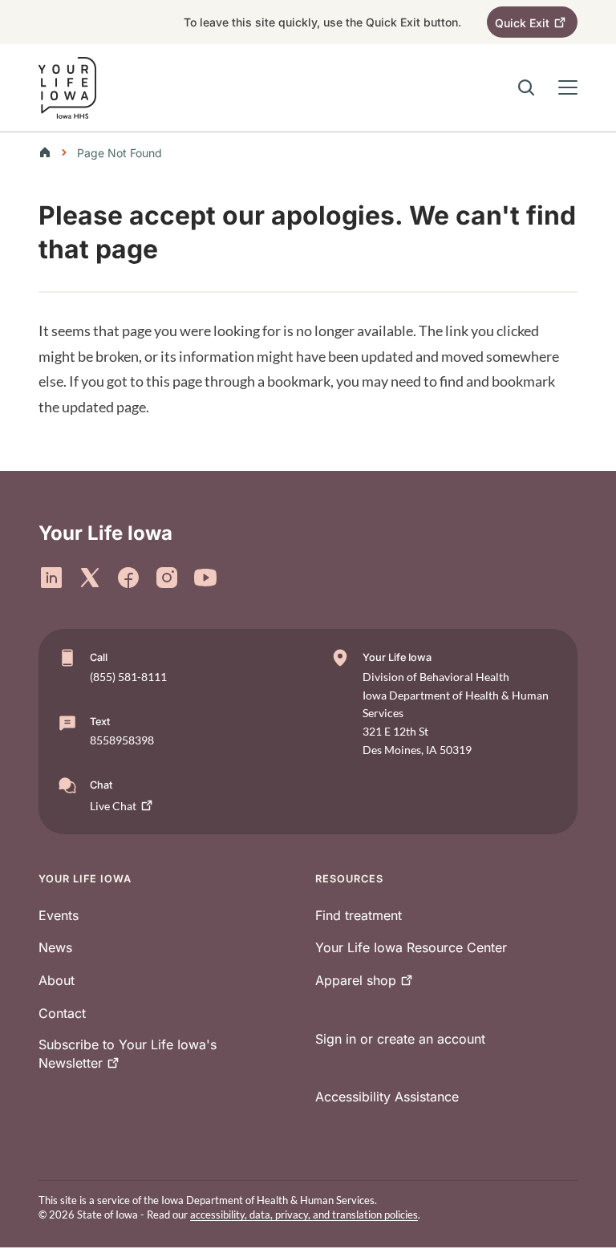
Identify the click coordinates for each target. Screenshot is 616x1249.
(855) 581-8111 (128, 676)
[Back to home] (49, 152)
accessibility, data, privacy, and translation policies (304, 1214)
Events (58, 915)
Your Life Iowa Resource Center (411, 947)
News (55, 947)
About (56, 980)
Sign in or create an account (400, 1039)
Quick (522, 23)
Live (113, 806)
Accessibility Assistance (387, 1097)
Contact (62, 1013)
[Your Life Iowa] (67, 88)
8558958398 (122, 740)
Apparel (355, 980)
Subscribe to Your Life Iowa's (127, 1053)
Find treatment (358, 915)
